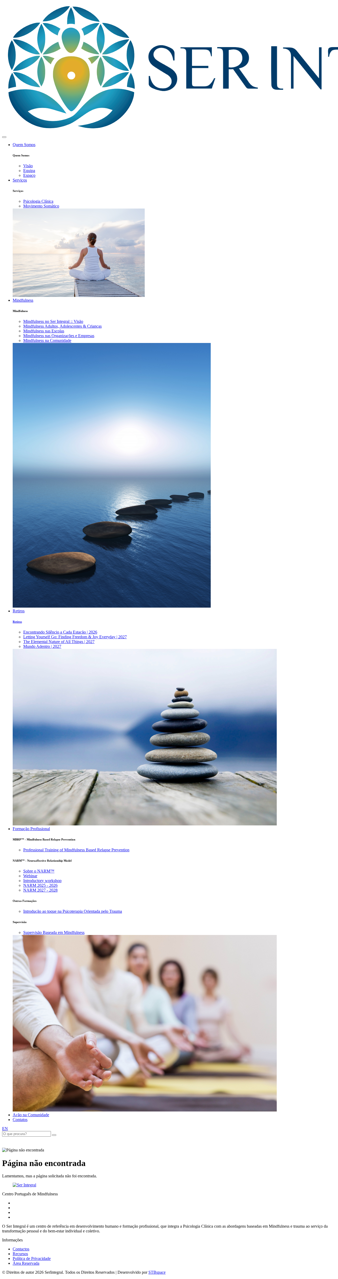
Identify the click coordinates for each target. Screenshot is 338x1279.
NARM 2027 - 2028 (40, 890)
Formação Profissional (31, 828)
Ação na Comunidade (31, 1115)
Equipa (29, 170)
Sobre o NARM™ (38, 871)
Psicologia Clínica (38, 201)
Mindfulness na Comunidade (47, 340)
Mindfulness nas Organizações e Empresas (58, 335)
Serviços (20, 180)
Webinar (30, 876)
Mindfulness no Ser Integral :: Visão (53, 321)
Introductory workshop (42, 880)
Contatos (20, 1119)
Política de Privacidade (32, 1258)
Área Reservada (26, 1263)
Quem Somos (24, 144)
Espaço (29, 175)
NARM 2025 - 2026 (40, 885)
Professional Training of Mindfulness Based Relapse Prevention (76, 850)
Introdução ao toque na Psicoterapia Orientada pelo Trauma (72, 911)
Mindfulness (23, 300)
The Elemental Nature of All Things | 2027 (59, 641)
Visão (28, 166)
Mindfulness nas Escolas (43, 331)
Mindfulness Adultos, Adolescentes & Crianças (62, 326)
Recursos (20, 1253)
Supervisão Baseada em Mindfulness (53, 932)
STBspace (157, 1272)
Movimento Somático (41, 206)
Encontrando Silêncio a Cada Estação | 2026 (60, 632)
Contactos (21, 1249)
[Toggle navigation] (4, 137)
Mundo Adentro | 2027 (42, 646)
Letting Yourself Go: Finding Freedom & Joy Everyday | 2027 (75, 637)
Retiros (19, 611)
